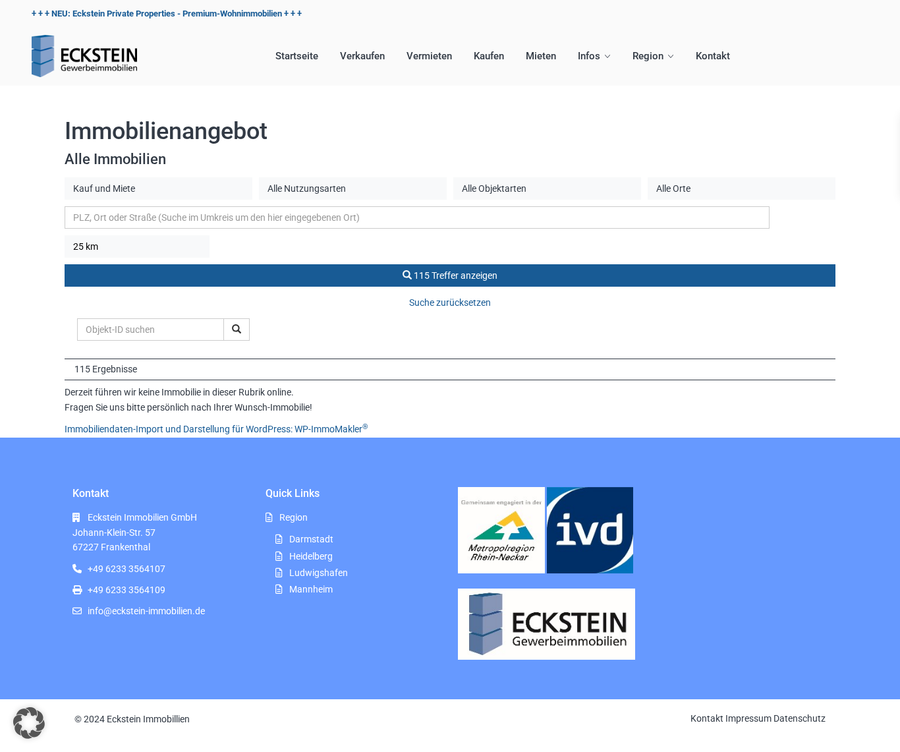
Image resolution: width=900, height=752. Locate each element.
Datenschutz (799, 718)
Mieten (541, 56)
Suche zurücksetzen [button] (450, 302)
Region (648, 56)
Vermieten (429, 56)
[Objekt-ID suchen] (236, 329)
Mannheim (311, 589)
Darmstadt (311, 539)
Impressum (748, 718)
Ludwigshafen (318, 572)
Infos (589, 56)
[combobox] (158, 188)
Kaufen (489, 56)
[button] (29, 723)
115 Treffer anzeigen (454, 275)
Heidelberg (311, 556)
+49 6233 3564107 (126, 569)
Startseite (296, 56)
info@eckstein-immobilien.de (146, 611)
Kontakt (713, 56)
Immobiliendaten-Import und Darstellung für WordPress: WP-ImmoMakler (216, 429)
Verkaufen (362, 56)
